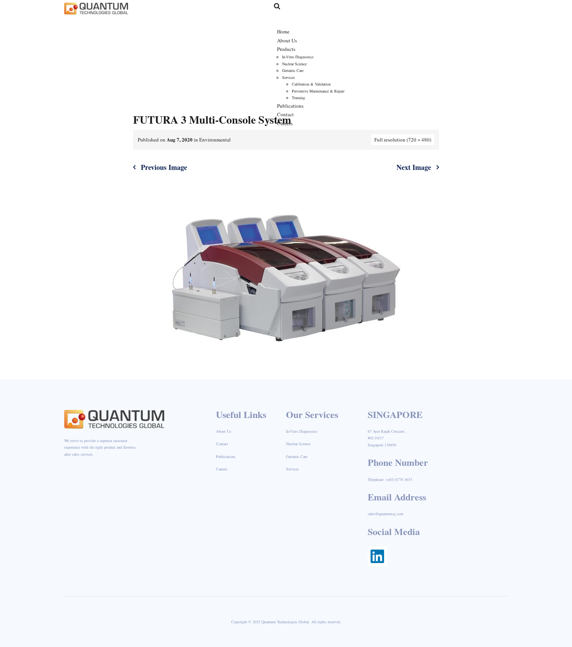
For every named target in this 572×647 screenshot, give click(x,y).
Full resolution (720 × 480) (402, 139)
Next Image (414, 167)
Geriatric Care (296, 456)
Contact (222, 443)
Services (292, 469)
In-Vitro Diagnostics (302, 431)
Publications (225, 456)
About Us (223, 431)
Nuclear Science (298, 443)
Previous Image (164, 167)
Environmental (215, 139)
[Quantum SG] (96, 7)
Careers (221, 469)
